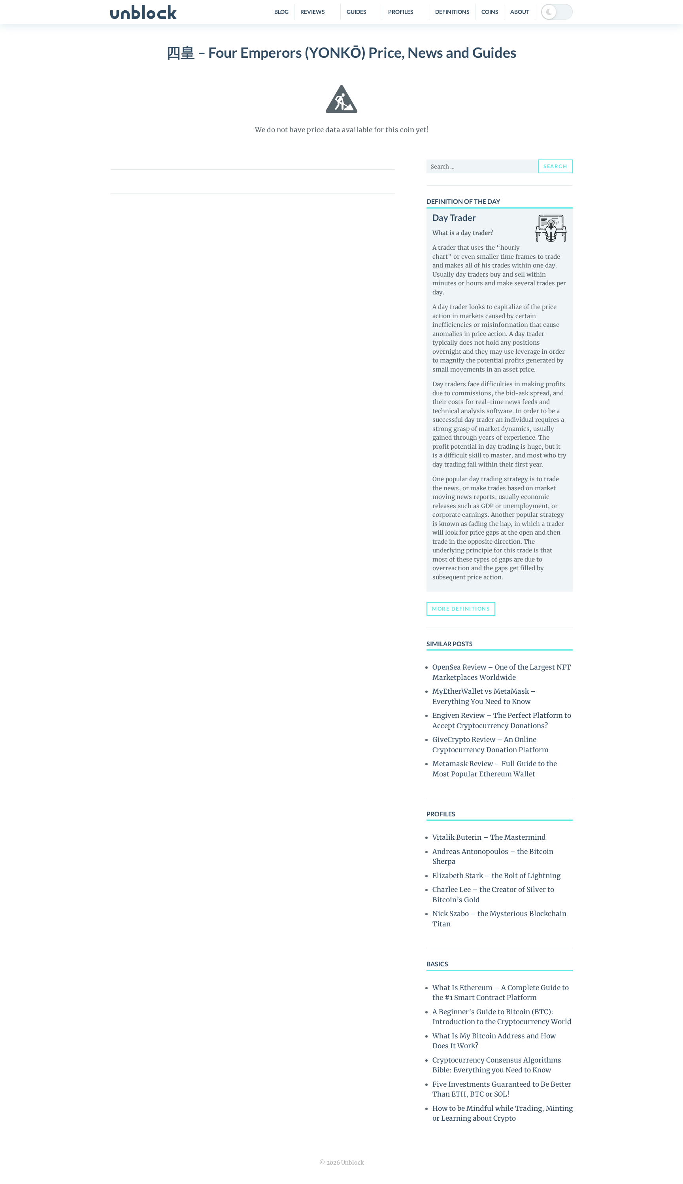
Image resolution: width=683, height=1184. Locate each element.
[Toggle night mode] (557, 12)
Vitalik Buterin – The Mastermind (489, 837)
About (519, 11)
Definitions (452, 11)
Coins (489, 11)
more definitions (461, 608)
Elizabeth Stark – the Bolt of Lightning (496, 875)
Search (555, 166)
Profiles (400, 11)
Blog (281, 11)
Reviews (312, 11)
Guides (356, 11)
